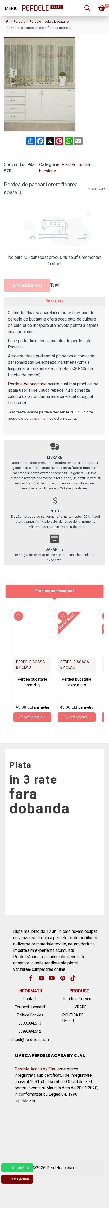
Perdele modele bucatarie (49, 21)
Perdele (19, 21)
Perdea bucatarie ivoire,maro (76, 682)
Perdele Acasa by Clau (35, 1068)
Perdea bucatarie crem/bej (32, 682)
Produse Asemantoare (55, 591)
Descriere (54, 301)
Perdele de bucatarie (27, 383)
